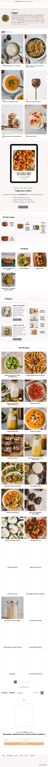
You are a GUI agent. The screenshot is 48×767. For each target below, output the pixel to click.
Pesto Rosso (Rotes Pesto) (35, 673)
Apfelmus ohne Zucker (35, 567)
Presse (21, 755)
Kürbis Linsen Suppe (35, 431)
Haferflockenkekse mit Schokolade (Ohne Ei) (12, 137)
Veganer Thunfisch (42, 332)
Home (3, 755)
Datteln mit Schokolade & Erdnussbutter (35, 513)
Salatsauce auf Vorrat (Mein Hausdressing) (35, 458)
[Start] (11, 9)
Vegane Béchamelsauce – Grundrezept (11, 65)
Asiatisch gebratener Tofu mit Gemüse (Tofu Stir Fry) (43, 227)
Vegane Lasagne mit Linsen (8, 269)
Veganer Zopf (40, 268)
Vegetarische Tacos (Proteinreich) (12, 486)
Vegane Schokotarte (12, 567)
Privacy (26, 755)
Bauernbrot (12, 673)
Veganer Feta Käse (18, 325)
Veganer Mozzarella (19, 305)
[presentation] (12, 49)
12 (28, 682)
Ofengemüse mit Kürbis (36, 620)
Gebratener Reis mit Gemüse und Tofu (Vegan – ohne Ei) (34, 66)
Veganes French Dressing (42, 318)
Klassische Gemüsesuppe (12, 512)
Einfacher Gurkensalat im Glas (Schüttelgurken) (12, 376)
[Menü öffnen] (43, 5)
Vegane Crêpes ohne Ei (31, 136)
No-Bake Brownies (12, 458)
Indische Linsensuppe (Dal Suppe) (10, 101)
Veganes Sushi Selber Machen (12, 540)
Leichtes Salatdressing (12, 431)
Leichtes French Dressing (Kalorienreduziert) (12, 404)
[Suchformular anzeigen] (45, 5)
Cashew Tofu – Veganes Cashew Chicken (8, 289)
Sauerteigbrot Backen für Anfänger (35, 594)
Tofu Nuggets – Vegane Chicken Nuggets (27, 226)
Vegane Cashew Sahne (42, 325)
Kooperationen (10, 755)
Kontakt (16, 755)
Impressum (32, 755)
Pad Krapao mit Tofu (11, 239)
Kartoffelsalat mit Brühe (35, 647)
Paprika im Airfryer (35, 403)
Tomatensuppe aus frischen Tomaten (12, 647)
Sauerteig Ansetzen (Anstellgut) (12, 620)
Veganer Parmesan (42, 311)
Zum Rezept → (17, 320)
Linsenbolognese (24, 268)
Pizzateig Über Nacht (35, 486)
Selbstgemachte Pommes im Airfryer (35, 375)
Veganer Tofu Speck (11, 224)
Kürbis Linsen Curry (12, 594)
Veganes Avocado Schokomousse (33, 101)
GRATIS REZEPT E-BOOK (28, 1)
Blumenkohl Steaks (31, 19)
